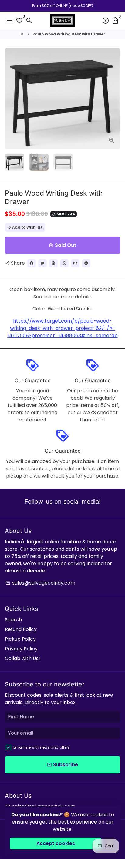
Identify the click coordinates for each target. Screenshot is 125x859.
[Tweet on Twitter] (42, 263)
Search (13, 619)
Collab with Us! (22, 658)
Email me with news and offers (41, 747)
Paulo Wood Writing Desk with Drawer (68, 34)
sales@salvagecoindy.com (40, 582)
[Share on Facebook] (31, 263)
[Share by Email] (75, 263)
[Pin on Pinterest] (53, 263)
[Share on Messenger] (86, 263)
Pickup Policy (20, 639)
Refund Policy (21, 629)
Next (114, 98)
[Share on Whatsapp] (64, 263)
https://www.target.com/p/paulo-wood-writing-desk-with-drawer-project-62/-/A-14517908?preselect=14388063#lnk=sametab (63, 328)
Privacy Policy (21, 648)
